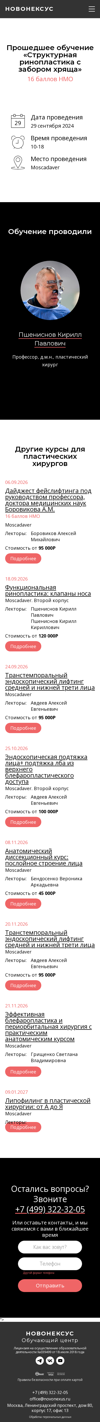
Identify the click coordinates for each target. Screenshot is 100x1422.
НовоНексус (50, 1333)
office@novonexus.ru (50, 1399)
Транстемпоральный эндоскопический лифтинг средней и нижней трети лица (50, 681)
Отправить (50, 1285)
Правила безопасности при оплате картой (50, 1380)
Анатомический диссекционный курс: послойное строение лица (44, 856)
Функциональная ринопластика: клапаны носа (48, 590)
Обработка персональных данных (50, 1417)
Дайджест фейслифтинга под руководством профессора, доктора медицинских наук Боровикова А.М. (48, 499)
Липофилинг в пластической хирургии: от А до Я (48, 1103)
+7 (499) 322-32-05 (50, 1209)
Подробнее (23, 558)
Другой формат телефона (38, 1272)
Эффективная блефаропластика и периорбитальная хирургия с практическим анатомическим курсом (48, 1026)
